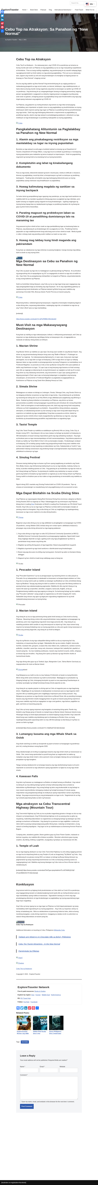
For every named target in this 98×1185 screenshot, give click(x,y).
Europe (38, 995)
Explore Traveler (12, 39)
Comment (24, 1075)
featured (25, 1042)
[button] (27, 9)
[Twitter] (2, 16)
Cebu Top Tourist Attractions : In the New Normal (39, 944)
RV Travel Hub (26, 998)
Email (42, 1066)
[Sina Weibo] (2, 23)
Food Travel (79, 10)
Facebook (34, 1002)
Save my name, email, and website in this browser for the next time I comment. (48, 1101)
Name (22, 1066)
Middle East (46, 995)
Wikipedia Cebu (59, 930)
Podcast (43, 10)
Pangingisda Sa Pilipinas (28, 951)
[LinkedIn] (2, 19)
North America (56, 995)
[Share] (2, 31)
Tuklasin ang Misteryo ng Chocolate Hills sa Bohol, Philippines (44, 937)
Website (62, 1066)
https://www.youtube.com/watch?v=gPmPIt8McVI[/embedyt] (36, 319)
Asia (32, 995)
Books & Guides (40, 991)
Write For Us (90, 10)
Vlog (50, 10)
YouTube (26, 1002)
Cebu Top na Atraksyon (24, 968)
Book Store (34, 10)
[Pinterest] (2, 27)
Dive (32, 504)
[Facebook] (2, 12)
